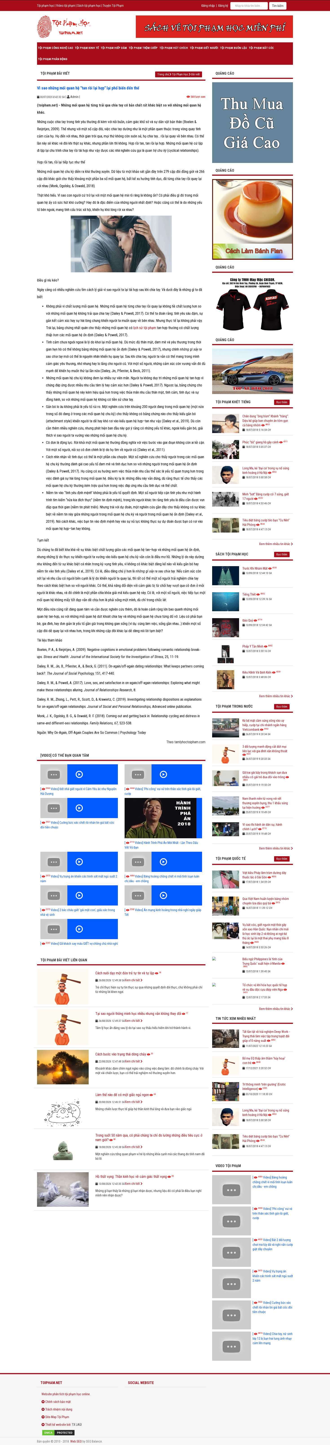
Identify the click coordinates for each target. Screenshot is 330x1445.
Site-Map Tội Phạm (57, 1417)
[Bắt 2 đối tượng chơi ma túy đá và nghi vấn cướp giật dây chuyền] (231, 1252)
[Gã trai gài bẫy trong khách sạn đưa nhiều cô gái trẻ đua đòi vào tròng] (225, 779)
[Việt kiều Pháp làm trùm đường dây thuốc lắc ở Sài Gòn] (225, 880)
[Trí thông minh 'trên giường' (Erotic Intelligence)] (225, 1091)
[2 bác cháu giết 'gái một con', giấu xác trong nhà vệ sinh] (79, 895)
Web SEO (76, 1441)
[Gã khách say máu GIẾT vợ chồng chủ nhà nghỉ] (79, 929)
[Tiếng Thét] (225, 601)
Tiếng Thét (249, 594)
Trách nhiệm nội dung (58, 1409)
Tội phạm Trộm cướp (143, 48)
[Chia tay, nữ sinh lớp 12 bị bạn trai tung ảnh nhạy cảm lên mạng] (231, 1346)
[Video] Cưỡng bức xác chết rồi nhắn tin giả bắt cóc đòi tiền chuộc (272, 1307)
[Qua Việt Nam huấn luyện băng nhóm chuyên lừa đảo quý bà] (225, 906)
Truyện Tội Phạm (113, 5)
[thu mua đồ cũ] (252, 122)
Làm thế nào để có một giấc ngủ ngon (122, 1095)
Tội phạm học (45, 5)
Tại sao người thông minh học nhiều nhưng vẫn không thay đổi (138, 1014)
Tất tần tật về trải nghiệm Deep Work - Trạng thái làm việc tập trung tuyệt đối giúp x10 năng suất (266, 1036)
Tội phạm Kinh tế (87, 48)
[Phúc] (225, 449)
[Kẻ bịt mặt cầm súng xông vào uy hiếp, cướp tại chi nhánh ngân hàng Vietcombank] (225, 727)
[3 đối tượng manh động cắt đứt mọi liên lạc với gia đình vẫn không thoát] (225, 753)
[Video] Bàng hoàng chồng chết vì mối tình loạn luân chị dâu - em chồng (273, 1182)
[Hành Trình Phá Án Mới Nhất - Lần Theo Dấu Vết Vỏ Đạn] (163, 818)
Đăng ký (223, 5)
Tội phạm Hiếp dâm (114, 48)
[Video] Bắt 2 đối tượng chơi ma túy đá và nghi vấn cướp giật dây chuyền (273, 1244)
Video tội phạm (65, 5)
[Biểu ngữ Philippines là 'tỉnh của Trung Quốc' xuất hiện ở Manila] (225, 966)
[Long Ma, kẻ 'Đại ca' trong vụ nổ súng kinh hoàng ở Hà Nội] (225, 475)
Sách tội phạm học (89, 5)
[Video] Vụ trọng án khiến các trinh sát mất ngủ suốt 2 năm (273, 1276)
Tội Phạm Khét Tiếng (233, 402)
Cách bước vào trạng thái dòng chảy (120, 1054)
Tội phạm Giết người (204, 48)
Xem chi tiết (133, 980)
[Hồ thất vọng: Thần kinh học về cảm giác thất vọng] (63, 1190)
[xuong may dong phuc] (252, 304)
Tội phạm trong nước (234, 706)
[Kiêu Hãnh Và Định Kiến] (225, 679)
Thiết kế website (55, 1424)
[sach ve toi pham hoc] (214, 26)
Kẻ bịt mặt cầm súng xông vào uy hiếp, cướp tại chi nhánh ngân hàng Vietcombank (264, 725)
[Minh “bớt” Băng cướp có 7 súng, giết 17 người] (225, 501)
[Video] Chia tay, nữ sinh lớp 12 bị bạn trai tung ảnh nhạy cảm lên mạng (273, 1338)
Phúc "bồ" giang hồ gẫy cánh (260, 442)
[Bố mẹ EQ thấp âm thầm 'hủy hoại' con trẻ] (225, 1065)
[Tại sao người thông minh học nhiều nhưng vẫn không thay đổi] (63, 1027)
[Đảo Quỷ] (225, 627)
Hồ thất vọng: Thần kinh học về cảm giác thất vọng (131, 1176)
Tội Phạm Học (180, 74)
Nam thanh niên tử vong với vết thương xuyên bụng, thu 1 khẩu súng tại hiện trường (265, 803)
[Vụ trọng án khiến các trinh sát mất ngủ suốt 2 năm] (79, 862)
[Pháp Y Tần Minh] (225, 653)
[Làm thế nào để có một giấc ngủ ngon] (63, 1108)
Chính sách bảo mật (58, 1402)
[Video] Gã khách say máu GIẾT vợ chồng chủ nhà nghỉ (79, 943)
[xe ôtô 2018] (252, 371)
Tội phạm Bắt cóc (261, 48)
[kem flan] (252, 219)
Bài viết (195, 74)
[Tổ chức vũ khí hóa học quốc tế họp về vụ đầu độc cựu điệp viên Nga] (225, 992)
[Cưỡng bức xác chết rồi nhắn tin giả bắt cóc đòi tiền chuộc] (79, 808)
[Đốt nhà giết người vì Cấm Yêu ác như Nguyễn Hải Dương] (79, 774)
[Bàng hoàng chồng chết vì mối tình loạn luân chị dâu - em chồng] (163, 862)
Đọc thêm (281, 402)
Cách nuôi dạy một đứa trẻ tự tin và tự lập (124, 973)
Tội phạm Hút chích (173, 48)
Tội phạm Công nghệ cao (55, 48)
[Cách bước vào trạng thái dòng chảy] (63, 1068)
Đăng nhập (208, 5)
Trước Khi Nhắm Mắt (255, 568)
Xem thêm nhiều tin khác (275, 544)
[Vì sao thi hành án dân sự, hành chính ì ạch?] (225, 831)
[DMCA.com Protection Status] (77, 1432)
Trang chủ (163, 74)
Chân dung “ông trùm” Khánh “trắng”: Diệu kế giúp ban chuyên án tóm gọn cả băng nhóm (265, 420)
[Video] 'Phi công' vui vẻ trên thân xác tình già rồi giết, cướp (272, 1213)
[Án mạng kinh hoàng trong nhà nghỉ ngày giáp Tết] (163, 895)
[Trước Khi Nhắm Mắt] (225, 575)
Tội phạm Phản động (52, 59)
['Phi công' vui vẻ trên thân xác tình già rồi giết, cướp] (163, 774)
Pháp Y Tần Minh (252, 646)
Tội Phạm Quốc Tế (231, 858)
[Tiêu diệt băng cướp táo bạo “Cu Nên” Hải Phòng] (225, 527)
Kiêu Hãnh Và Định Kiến (256, 672)
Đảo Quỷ (247, 620)
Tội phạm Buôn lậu (233, 48)
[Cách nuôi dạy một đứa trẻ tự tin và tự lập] (63, 987)
